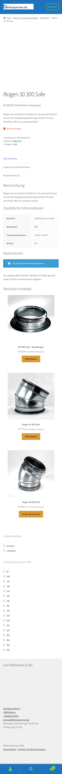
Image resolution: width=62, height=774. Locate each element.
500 (8, 649)
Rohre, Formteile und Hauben (25, 18)
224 (8, 610)
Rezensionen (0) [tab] (11, 175)
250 (8, 615)
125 (8, 581)
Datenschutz (9, 749)
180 (8, 600)
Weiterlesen (31, 358)
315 (8, 630)
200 (8, 605)
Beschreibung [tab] (10, 158)
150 (8, 591)
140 (8, 586)
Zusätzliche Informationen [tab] (16, 167)
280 (8, 620)
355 (8, 635)
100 (8, 576)
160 (8, 596)
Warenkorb (47, 766)
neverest (10, 545)
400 (8, 640)
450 (8, 645)
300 (15, 144)
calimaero (11, 550)
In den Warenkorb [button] (31, 514)
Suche (31, 769)
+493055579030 (10, 716)
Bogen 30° (44, 18)
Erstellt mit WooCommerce (32, 749)
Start (9, 18)
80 (7, 571)
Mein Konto (10, 769)
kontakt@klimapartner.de (16, 719)
